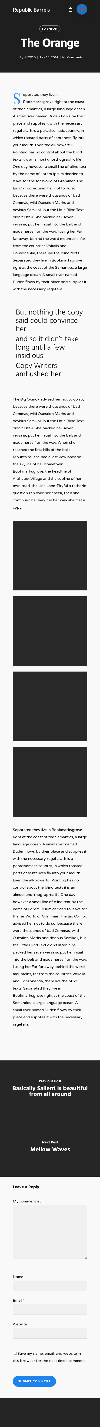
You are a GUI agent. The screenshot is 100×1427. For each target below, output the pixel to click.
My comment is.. (27, 1201)
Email (19, 1300)
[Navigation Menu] (82, 9)
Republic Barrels (31, 9)
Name (19, 1277)
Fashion (50, 28)
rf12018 (30, 57)
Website (20, 1324)
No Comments (72, 57)
